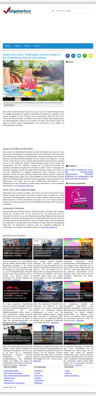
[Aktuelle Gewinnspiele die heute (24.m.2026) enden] (79, 209)
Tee (76, 176)
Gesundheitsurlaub (87, 172)
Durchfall (37, 373)
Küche (67, 169)
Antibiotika (37, 378)
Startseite (8, 46)
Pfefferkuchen (8, 380)
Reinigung (68, 178)
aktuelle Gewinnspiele (11, 371)
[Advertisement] (48, 29)
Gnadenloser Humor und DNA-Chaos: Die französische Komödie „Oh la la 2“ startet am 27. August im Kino (78, 251)
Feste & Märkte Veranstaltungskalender (17, 375)
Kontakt (27, 46)
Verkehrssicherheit (71, 174)
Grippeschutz (38, 375)
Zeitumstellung (39, 380)
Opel (91, 176)
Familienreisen (82, 169)
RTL (31, 258)
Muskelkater (38, 383)
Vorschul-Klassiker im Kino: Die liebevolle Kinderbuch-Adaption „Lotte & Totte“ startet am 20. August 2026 (78, 337)
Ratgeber (18, 46)
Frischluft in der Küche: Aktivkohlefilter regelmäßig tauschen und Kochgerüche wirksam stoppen (17, 338)
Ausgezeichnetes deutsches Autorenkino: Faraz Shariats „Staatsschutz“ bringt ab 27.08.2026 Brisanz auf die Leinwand (78, 294)
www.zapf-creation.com (25, 185)
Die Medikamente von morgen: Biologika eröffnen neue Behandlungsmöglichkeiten (45, 295)
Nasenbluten (38, 371)
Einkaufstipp (89, 174)
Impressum (37, 46)
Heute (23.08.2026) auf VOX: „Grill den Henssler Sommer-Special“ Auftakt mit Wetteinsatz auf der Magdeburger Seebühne (17, 251)
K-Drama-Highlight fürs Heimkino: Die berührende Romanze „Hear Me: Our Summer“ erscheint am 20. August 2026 (47, 337)
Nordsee (75, 178)
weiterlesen (16, 280)
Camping (73, 169)
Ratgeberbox (7, 50)
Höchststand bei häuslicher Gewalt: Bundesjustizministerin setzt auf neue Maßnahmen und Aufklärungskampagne (47, 251)
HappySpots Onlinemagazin (13, 373)
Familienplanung (83, 176)
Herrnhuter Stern (9, 378)
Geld (89, 169)
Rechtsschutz (82, 178)
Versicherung (69, 176)
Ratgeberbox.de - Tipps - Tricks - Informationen (17, 10)
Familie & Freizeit (16, 50)
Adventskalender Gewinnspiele (14, 383)
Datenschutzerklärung (72, 375)
